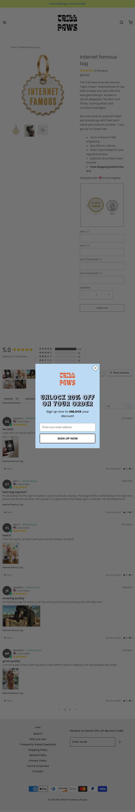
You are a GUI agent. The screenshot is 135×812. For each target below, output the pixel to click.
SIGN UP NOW (67, 438)
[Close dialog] (95, 368)
